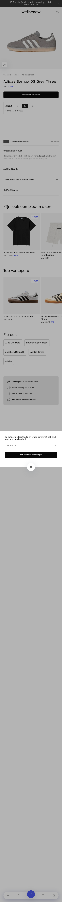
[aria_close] (31, 467)
